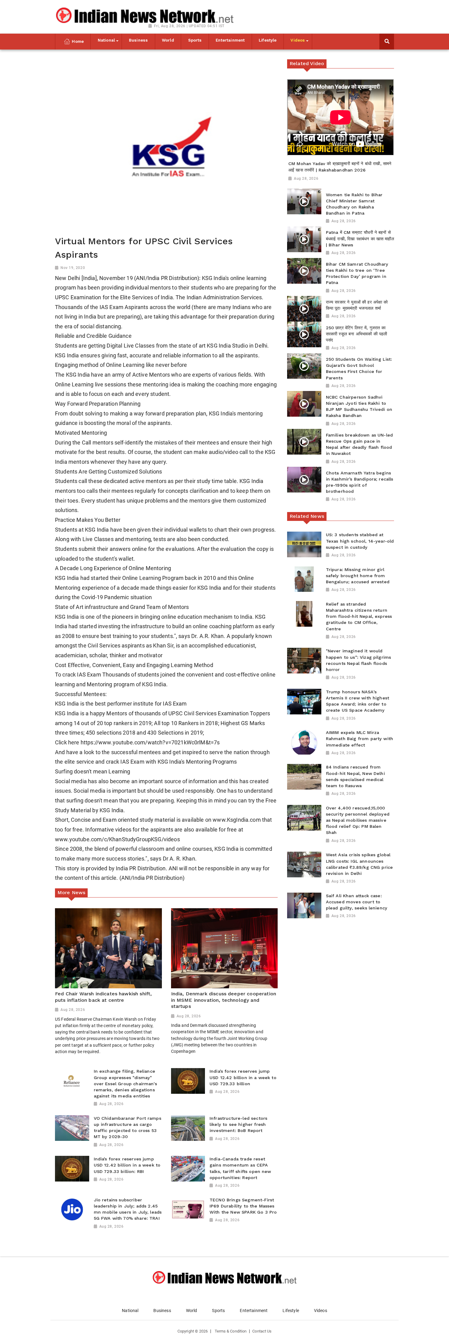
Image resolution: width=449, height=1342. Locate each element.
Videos (320, 1310)
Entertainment (254, 1310)
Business (162, 1310)
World (191, 1310)
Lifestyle (291, 1310)
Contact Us (262, 1331)
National (130, 1310)
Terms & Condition (231, 1331)
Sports (218, 1310)
